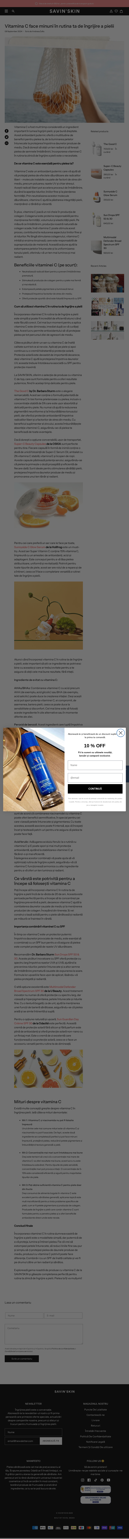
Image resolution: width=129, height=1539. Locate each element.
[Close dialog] (121, 733)
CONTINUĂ (95, 788)
